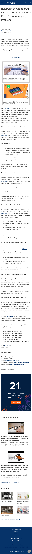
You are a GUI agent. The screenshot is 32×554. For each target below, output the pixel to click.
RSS (27, 547)
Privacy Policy (19, 545)
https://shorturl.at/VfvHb (17, 365)
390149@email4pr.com (12, 361)
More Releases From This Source (10, 482)
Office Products (5, 516)
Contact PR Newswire (16, 529)
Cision (18, 551)
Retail (18, 516)
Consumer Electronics (6, 501)
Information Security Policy (10, 547)
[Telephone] (26, 2)
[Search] (30, 2)
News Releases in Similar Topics (9, 519)
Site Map (21, 547)
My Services (15, 535)
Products (16, 531)
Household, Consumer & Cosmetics (23, 502)
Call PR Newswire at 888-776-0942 (16, 539)
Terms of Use (11, 545)
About (15, 533)
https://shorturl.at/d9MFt (21, 363)
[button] (16, 68)
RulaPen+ (4, 135)
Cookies (16, 549)
